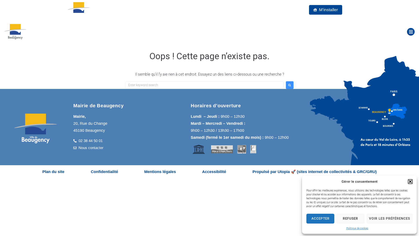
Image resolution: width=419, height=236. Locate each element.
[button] (410, 181)
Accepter (320, 218)
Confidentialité (104, 172)
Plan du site (53, 172)
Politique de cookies (357, 228)
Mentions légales (160, 172)
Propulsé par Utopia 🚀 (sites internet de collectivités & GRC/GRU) (314, 172)
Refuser (350, 218)
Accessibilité (214, 172)
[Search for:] (204, 85)
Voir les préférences (389, 218)
